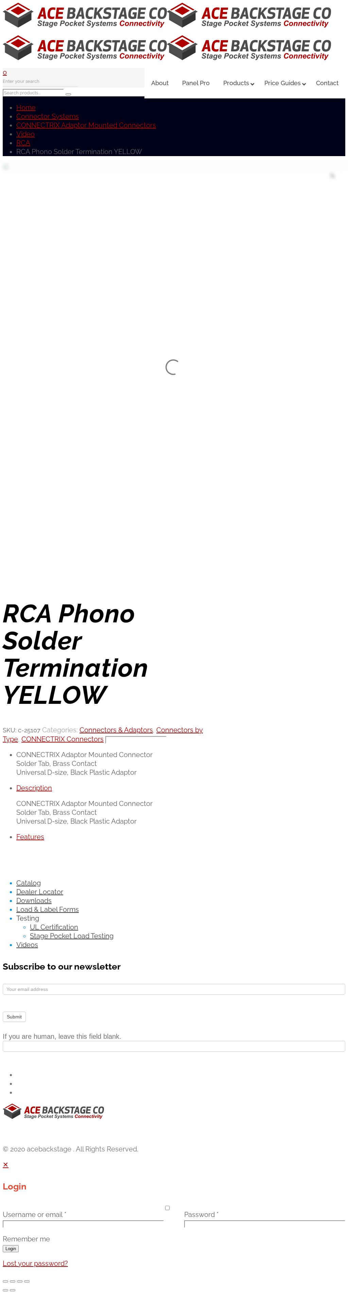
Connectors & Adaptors (116, 730)
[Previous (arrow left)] (5, 1290)
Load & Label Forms (47, 909)
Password (201, 1214)
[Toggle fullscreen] (12, 1281)
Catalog (28, 883)
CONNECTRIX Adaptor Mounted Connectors (86, 125)
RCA (23, 143)
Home (26, 108)
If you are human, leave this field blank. (62, 1036)
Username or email (34, 1214)
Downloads (34, 901)
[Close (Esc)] (27, 1281)
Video (25, 134)
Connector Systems (47, 116)
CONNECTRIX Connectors (62, 739)
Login (10, 1248)
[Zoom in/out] (5, 1281)
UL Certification (54, 927)
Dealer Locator (39, 892)
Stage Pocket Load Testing (72, 936)
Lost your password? (35, 1263)
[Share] (19, 1281)
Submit (14, 1016)
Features (30, 837)
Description (34, 788)
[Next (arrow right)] (12, 1290)
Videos (27, 945)
